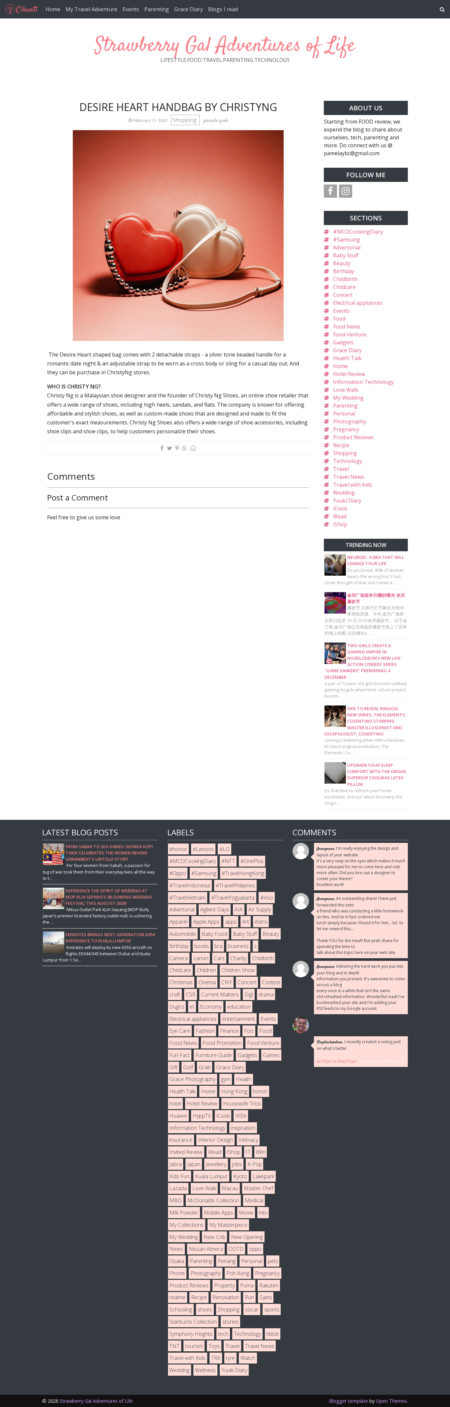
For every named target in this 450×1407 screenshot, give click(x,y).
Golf (188, 1067)
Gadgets (343, 342)
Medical (254, 1200)
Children (206, 970)
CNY (226, 982)
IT (248, 1152)
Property (224, 1285)
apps (231, 921)
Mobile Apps (218, 1212)
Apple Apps (206, 921)
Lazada (178, 1188)
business (238, 946)
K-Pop (254, 1164)
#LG (224, 849)
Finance (229, 1030)
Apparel (178, 921)
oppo (255, 1248)
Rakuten (268, 1285)
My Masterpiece (228, 1224)
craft (174, 994)
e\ (192, 1006)
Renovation (225, 1297)
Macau (230, 1188)
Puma (247, 1285)
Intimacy (248, 1139)
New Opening (247, 1237)
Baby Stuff (346, 255)
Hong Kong (234, 1091)
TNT (174, 1346)
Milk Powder (183, 1212)
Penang (227, 1261)
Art (245, 921)
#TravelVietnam (187, 897)
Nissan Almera (206, 1248)
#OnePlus (252, 861)
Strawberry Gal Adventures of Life (225, 46)
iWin (261, 1152)
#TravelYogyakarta (233, 897)
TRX (215, 1358)
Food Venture (350, 334)
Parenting (156, 9)
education (239, 1006)
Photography (349, 421)
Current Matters (220, 994)
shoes (205, 1309)
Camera (178, 958)
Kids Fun (179, 1176)
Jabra (175, 1164)
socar (252, 1309)
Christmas (181, 982)
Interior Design (215, 1139)
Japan (193, 1164)
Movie (246, 1212)
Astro (261, 921)
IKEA (240, 1115)
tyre (230, 1358)
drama (266, 994)
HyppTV (202, 1115)
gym (225, 1079)
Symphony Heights (190, 1333)
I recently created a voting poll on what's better (359, 1045)
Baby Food (214, 933)
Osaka (176, 1261)
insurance (180, 1139)
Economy (211, 1006)
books (201, 946)
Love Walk (345, 389)
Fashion (205, 1030)
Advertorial (346, 247)
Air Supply (259, 909)
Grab (205, 1067)
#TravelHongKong (243, 873)
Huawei (178, 1115)
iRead (340, 516)
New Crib (214, 1237)
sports (271, 1309)
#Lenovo (203, 849)
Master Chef (258, 1188)
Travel (341, 469)
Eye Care (179, 1030)
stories (230, 1321)
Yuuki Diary (347, 500)
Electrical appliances (357, 302)
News (176, 1248)
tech (223, 1333)
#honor (178, 849)
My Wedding (348, 397)
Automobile (182, 933)
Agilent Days (214, 909)
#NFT (228, 861)
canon (200, 958)
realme (177, 1297)
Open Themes (391, 1401)
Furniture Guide (213, 1055)
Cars (219, 958)
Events (131, 9)
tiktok (273, 1333)
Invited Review (186, 1152)
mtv (263, 1212)
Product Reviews (353, 437)
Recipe (341, 445)
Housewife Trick (242, 1103)
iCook (340, 508)
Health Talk (347, 358)
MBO (175, 1200)
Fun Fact (179, 1055)
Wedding (344, 492)
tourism (194, 1346)
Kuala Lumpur (211, 1176)
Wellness (205, 1370)
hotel (175, 1103)
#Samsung (346, 239)
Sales (266, 1297)
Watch (247, 1358)
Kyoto (240, 1176)
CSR (190, 994)
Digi (248, 994)
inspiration (243, 1128)
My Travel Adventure (91, 9)
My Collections (186, 1224)
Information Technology (363, 382)
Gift (173, 1067)
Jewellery (216, 1164)
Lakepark (263, 1176)
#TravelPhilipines (235, 885)
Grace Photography (192, 1079)
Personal (344, 413)
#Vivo (266, 897)
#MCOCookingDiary (358, 231)
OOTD (236, 1248)
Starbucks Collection (193, 1321)
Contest (271, 982)
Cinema (207, 982)
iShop (340, 524)
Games (271, 1055)
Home (52, 9)
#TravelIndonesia (189, 885)
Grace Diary (188, 9)
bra (218, 946)
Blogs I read (223, 9)
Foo (249, 1030)
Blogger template (348, 1401)
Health (243, 1079)
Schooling (180, 1309)
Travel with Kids (352, 484)
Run (249, 1297)
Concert (342, 295)
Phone (177, 1273)
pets (273, 1261)
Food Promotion (222, 1043)
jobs (237, 1164)
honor (260, 1091)
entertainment (238, 1018)
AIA (239, 909)
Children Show (238, 970)
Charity (238, 958)
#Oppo (177, 873)
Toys (214, 1346)
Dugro (176, 1006)
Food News (346, 326)
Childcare (344, 287)
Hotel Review (349, 374)
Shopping (185, 120)
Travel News (348, 476)
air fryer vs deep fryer (337, 1061)
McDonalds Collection (213, 1200)
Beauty (342, 263)
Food (339, 318)
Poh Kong (237, 1273)
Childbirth (345, 279)
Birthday (343, 271)
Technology (347, 461)
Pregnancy (346, 429)
